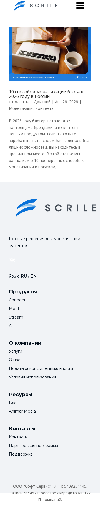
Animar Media (22, 411)
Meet (14, 308)
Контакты (18, 436)
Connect (17, 300)
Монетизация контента (31, 108)
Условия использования (32, 377)
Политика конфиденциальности (41, 368)
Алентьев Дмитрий (33, 101)
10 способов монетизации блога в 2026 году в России (46, 94)
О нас (14, 359)
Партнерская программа (33, 445)
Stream (16, 317)
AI (11, 325)
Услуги (15, 351)
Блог (13, 402)
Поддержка (21, 454)
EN (34, 276)
